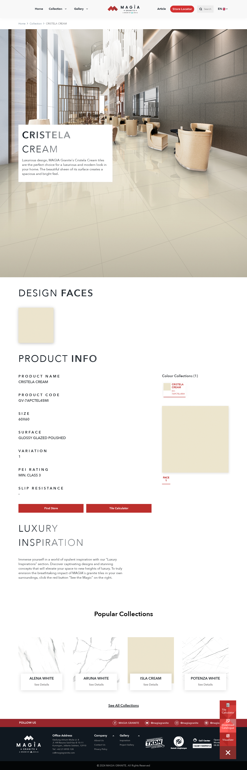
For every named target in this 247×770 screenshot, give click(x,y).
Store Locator (182, 9)
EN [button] (220, 9)
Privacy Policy (100, 749)
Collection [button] (55, 9)
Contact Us (99, 744)
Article (161, 9)
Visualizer (228, 740)
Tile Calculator (118, 508)
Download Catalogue (228, 726)
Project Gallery (127, 744)
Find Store (51, 508)
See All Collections (123, 705)
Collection (36, 23)
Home (39, 9)
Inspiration (125, 740)
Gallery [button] (79, 9)
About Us (99, 740)
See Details (41, 685)
